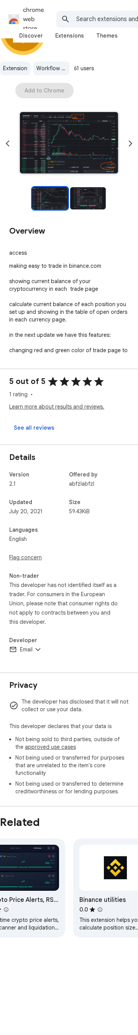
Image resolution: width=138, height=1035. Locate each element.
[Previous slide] (7, 143)
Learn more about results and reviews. (56, 406)
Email (26, 649)
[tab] (31, 36)
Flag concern (25, 557)
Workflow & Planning (52, 68)
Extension (15, 68)
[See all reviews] (34, 428)
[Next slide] (130, 143)
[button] (69, 143)
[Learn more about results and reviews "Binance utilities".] (100, 909)
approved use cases (50, 746)
